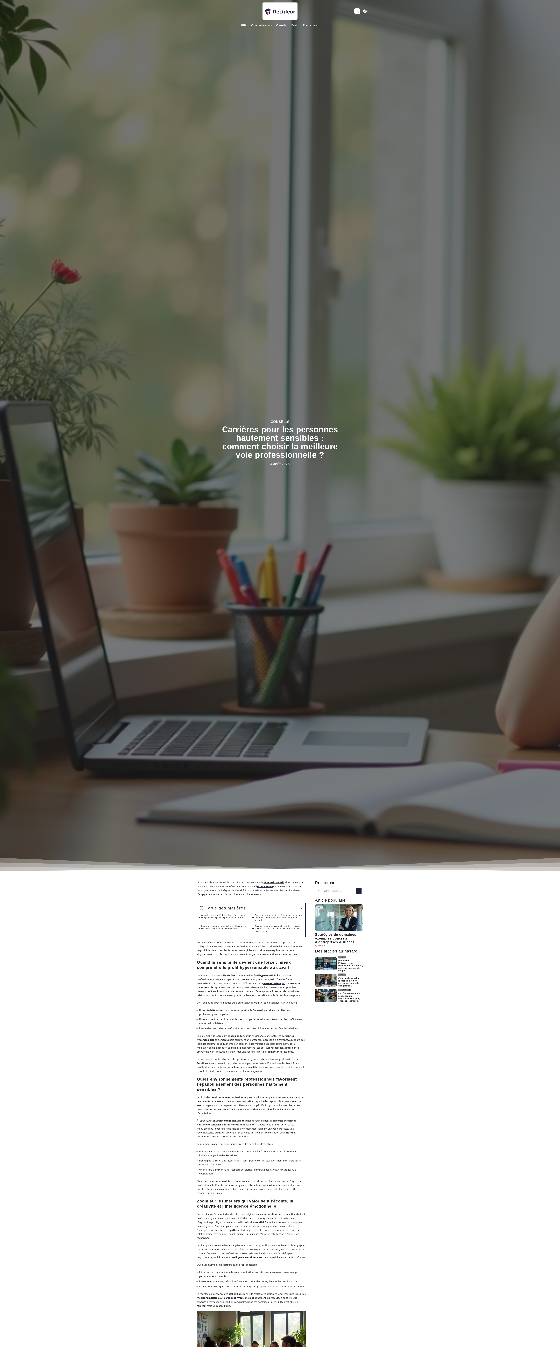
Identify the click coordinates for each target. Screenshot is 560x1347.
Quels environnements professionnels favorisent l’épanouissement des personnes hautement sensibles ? (278, 917)
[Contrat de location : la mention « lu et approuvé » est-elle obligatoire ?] (326, 980)
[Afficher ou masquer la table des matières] (274, 908)
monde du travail (274, 882)
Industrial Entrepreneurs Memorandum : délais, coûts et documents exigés (350, 965)
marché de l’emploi (274, 983)
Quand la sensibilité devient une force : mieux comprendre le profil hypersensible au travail (223, 916)
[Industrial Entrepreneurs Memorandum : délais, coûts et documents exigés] (326, 963)
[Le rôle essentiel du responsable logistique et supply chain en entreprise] (326, 995)
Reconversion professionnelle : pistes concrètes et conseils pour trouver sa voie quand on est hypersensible (278, 928)
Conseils (280, 422)
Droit (342, 957)
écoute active (265, 886)
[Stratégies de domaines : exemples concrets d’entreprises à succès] (339, 917)
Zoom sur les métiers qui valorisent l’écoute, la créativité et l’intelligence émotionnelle (224, 927)
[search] (357, 11)
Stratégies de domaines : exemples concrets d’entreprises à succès (336, 938)
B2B (319, 907)
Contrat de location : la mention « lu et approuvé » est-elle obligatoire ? (349, 982)
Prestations (345, 990)
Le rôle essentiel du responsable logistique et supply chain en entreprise (349, 997)
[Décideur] (280, 11)
